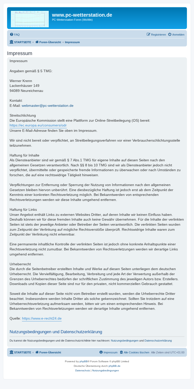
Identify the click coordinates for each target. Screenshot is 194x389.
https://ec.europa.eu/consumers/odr (38, 125)
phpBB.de (114, 366)
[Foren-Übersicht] (30, 18)
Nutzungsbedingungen (124, 340)
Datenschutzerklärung (158, 340)
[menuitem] (15, 35)
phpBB (84, 361)
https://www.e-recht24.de (42, 318)
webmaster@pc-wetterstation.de (48, 105)
